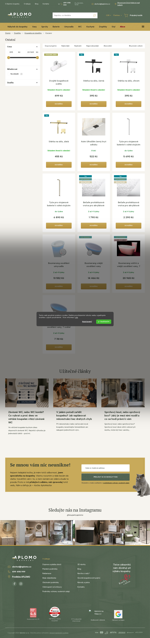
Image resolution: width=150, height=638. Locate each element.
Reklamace (46, 573)
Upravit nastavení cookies (58, 633)
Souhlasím (104, 321)
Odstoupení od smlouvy (52, 587)
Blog (36, 4)
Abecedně (108, 46)
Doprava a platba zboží (51, 564)
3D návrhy (81, 564)
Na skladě (16, 74)
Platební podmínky (50, 569)
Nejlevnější (65, 46)
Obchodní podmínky (50, 582)
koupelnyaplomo (20, 583)
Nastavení (87, 321)
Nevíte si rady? (83, 573)
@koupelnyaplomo (75, 515)
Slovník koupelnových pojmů (88, 578)
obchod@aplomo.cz (21, 567)
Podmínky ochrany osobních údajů (56, 591)
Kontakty (46, 4)
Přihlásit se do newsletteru (106, 477)
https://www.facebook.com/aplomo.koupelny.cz (14, 583)
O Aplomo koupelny (12, 4)
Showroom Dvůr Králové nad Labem (128, 4)
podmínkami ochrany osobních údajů (116, 483)
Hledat (94, 15)
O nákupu (27, 4)
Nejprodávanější (92, 46)
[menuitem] (17, 27)
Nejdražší (77, 46)
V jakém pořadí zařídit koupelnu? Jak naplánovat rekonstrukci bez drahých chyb (74, 415)
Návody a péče (83, 582)
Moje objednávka (49, 578)
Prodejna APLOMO (21, 576)
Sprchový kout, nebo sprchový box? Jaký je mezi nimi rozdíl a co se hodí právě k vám (122, 415)
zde (76, 317)
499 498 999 (18, 571)
